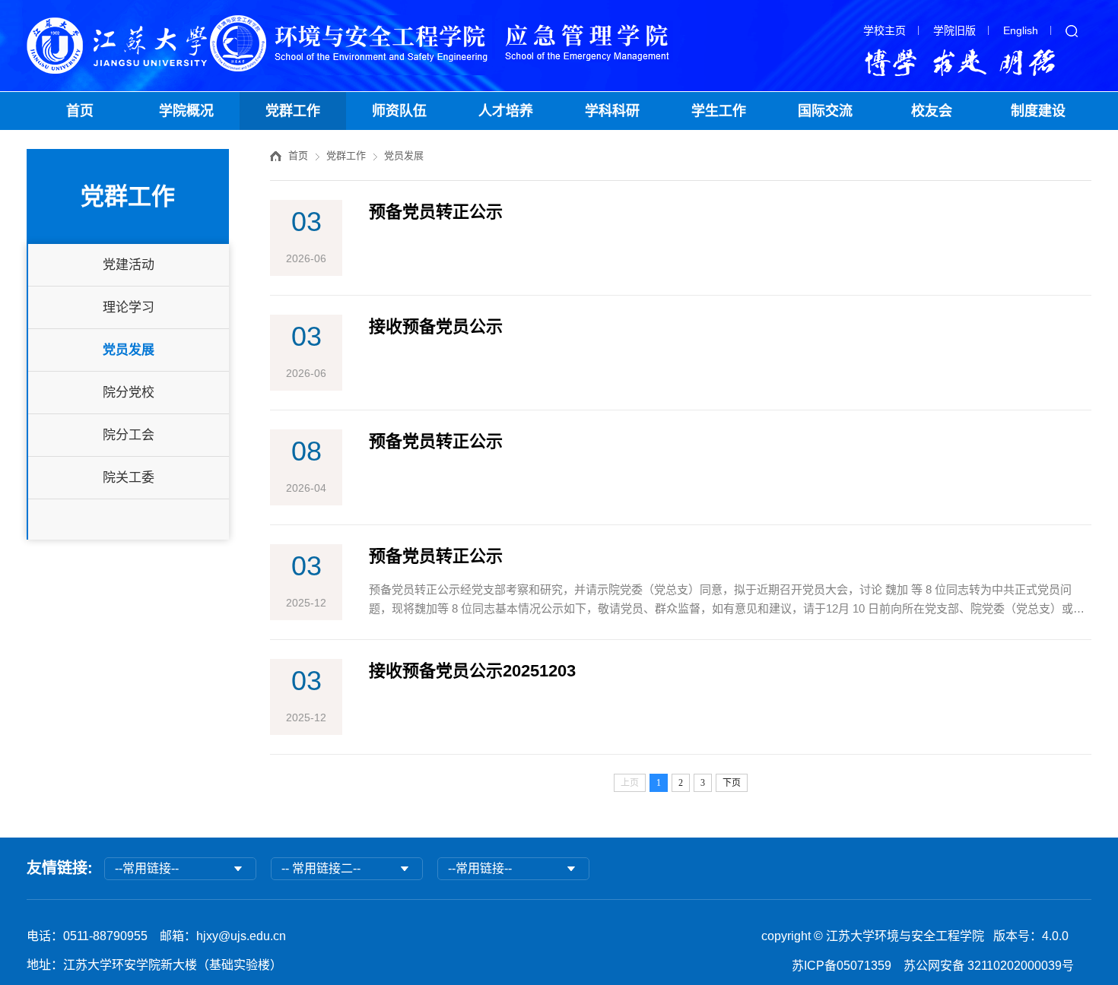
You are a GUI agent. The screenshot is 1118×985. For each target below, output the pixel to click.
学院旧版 (954, 30)
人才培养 (505, 111)
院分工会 (128, 435)
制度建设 (1038, 111)
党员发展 (128, 350)
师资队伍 (399, 111)
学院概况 (186, 111)
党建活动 (128, 265)
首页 (80, 111)
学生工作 (718, 111)
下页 (732, 783)
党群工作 (292, 111)
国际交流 (825, 111)
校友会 (931, 111)
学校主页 (884, 30)
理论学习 (128, 307)
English (1020, 30)
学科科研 (612, 111)
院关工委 (128, 477)
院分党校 (128, 392)
